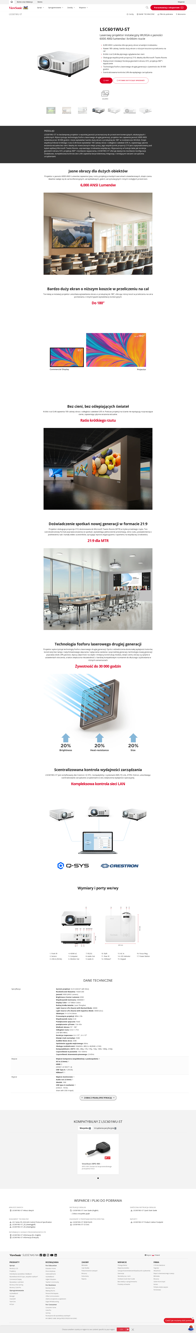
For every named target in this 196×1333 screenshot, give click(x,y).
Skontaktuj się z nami (124, 1276)
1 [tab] (98, 1178)
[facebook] (41, 1255)
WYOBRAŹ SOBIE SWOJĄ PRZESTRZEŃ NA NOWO (61, 1318)
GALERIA (105, 99)
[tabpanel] (98, 1154)
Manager (12, 1296)
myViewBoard (14, 1293)
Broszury (84, 1273)
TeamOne (13, 1302)
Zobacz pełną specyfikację (98, 1098)
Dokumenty (85, 1276)
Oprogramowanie (54, 7)
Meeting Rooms (50, 1291)
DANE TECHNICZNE (146, 14)
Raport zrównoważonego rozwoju (164, 1273)
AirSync (12, 1304)
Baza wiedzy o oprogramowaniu (127, 1282)
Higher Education (51, 1279)
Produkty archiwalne (124, 1284)
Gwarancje (121, 1273)
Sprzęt (39, 7)
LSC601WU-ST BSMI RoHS (82, 1222)
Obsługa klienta (122, 1265)
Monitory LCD (14, 1268)
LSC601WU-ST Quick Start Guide (145, 1210)
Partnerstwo (157, 1290)
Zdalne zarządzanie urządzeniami (56, 1299)
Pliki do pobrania (166, 14)
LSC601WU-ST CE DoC (81, 1224)
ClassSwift (13, 1299)
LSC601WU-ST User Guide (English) (85, 1210)
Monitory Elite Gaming (16, 1285)
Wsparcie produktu (123, 1268)
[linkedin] (56, 1255)
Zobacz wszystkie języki (81, 1213)
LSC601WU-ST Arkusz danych (23, 1210)
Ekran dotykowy (50, 1271)
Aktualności (157, 1271)
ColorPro (48, 1310)
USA (121, 1329)
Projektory (13, 1271)
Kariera (156, 1284)
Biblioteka (85, 1265)
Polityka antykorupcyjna (161, 1287)
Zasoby (70, 7)
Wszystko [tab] (85, 1128)
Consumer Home (51, 1307)
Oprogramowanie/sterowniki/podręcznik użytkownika (134, 1271)
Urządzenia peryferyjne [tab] (105, 1128)
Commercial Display (16, 1279)
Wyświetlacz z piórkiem (17, 1282)
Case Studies (85, 1268)
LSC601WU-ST (15, 14)
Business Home (50, 1288)
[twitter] (45, 1255)
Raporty (84, 1279)
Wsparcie (181, 2)
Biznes (40, 2)
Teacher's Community (52, 1282)
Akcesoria (181, 14)
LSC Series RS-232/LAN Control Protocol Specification (32, 1222)
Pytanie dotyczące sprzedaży (131, 80)
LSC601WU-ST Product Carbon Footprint (148, 1222)
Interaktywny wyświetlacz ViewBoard (21, 1274)
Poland (157, 1255)
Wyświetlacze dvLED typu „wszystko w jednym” (24, 1277)
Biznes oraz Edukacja (25, 2)
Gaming (48, 1313)
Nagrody (156, 1268)
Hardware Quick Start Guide (126, 1279)
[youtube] (52, 1255)
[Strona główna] (11, 2)
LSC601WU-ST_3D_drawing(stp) (23, 1227)
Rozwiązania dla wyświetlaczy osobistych (58, 1316)
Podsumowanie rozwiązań (89, 1271)
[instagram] (48, 1255)
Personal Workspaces (52, 1293)
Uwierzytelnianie (51, 1274)
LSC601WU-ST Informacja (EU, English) (26, 1235)
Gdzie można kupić (159, 1282)
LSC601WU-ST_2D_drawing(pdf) (24, 1224)
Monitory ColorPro (15, 1287)
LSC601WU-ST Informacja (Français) (25, 1237)
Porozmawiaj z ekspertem (167, 7)
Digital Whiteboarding (52, 1302)
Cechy (131, 14)
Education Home (51, 1268)
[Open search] (147, 7)
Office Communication (52, 1296)
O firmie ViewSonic (159, 1265)
